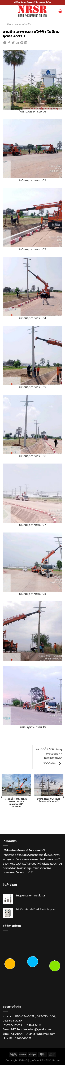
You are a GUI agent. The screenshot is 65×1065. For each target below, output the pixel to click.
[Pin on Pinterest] (21, 42)
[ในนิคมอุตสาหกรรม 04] (32, 286)
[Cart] (60, 11)
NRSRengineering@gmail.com (31, 1029)
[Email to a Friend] (17, 42)
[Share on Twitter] (13, 42)
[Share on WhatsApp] (4, 42)
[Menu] (5, 11)
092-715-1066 (46, 1016)
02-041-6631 (32, 1025)
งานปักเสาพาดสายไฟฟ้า (17, 24)
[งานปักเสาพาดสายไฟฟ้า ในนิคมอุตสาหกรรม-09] (32, 631)
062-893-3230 (12, 1021)
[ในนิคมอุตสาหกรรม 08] (32, 562)
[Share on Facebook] (9, 42)
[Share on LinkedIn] (25, 42)
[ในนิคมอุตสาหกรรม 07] (32, 493)
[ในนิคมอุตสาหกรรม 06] (32, 424)
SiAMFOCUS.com (49, 1060)
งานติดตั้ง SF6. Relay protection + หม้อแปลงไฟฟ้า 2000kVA (49, 756)
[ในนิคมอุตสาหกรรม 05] (32, 355)
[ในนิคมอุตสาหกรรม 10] (32, 695)
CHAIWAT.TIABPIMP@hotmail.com (33, 1034)
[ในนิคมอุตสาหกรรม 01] (32, 80)
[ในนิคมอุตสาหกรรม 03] (32, 218)
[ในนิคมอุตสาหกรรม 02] (32, 149)
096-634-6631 (24, 1016)
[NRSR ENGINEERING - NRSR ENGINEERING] (32, 11)
